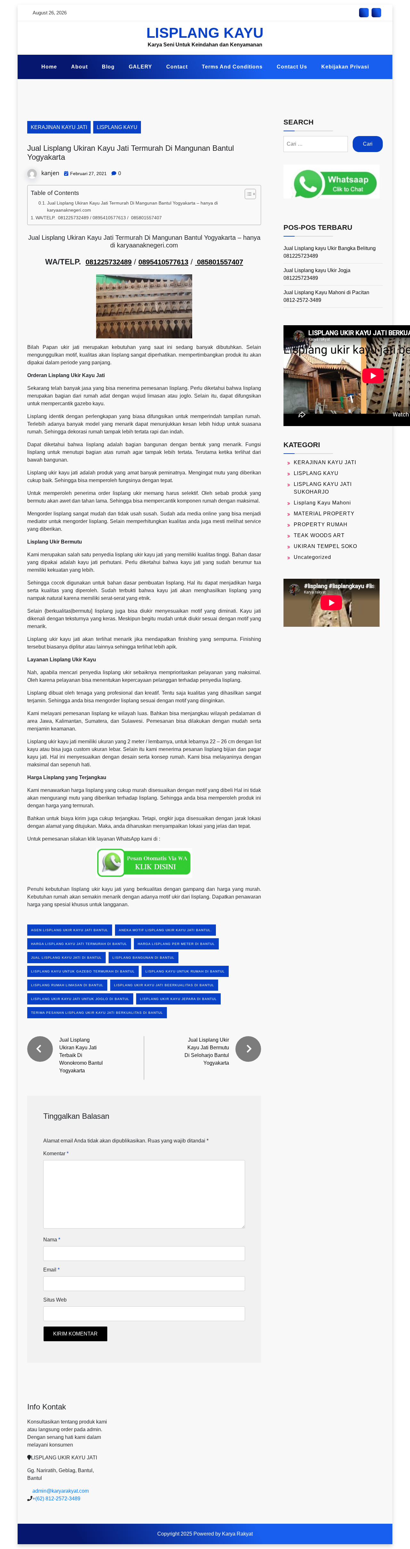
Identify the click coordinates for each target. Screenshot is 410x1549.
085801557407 (219, 262)
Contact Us (292, 66)
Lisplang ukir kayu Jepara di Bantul (178, 999)
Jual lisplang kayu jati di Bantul (66, 957)
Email (51, 1269)
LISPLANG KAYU (205, 33)
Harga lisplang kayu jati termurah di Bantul (79, 944)
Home (49, 66)
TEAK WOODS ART (319, 535)
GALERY (140, 66)
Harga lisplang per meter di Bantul (176, 944)
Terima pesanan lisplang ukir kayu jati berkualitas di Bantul (97, 1012)
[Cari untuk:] (315, 144)
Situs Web (55, 1300)
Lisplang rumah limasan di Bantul (67, 985)
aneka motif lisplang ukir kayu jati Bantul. (165, 930)
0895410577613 (163, 262)
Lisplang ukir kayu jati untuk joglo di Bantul (80, 999)
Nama (51, 1239)
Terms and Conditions (232, 66)
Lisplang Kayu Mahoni (322, 502)
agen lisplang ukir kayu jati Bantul (69, 930)
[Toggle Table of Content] (247, 194)
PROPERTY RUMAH (321, 524)
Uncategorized (312, 557)
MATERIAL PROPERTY (324, 513)
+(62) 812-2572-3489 (56, 1498)
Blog (108, 66)
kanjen (50, 173)
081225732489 (109, 262)
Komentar (56, 1153)
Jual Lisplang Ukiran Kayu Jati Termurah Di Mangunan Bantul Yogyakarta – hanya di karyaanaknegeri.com (132, 207)
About (79, 66)
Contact (177, 66)
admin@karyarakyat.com (60, 1491)
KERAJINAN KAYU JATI (59, 127)
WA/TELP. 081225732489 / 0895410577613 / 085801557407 (99, 217)
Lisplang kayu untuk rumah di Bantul (185, 971)
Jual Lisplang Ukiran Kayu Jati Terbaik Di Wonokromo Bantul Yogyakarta (81, 1055)
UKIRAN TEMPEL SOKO (325, 546)
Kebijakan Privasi (345, 66)
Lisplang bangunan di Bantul (143, 957)
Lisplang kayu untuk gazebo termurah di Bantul (83, 971)
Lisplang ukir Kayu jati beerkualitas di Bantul (164, 985)
